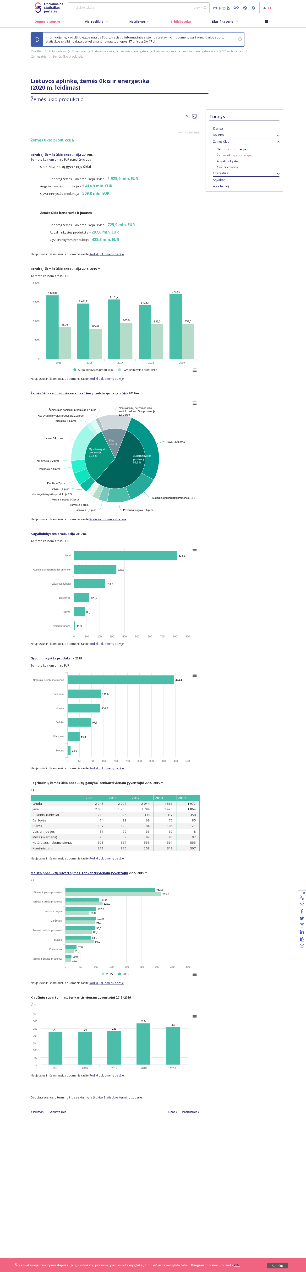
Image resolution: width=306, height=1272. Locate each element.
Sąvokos (219, 180)
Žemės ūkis (38, 56)
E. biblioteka (57, 51)
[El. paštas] (302, 905)
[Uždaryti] (299, 892)
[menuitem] (49, 22)
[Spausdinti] (196, 116)
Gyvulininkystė (227, 167)
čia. (237, 1265)
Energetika (221, 173)
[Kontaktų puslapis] (302, 898)
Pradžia (36, 51)
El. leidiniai (79, 51)
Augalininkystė (227, 161)
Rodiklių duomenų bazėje (106, 254)
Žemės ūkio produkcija (68, 56)
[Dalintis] (189, 116)
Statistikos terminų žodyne (123, 1097)
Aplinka (218, 135)
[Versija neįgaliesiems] (237, 7)
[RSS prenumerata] (245, 7)
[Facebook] (302, 912)
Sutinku (277, 1265)
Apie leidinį (221, 186)
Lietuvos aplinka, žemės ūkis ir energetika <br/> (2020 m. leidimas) (198, 51)
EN (264, 8)
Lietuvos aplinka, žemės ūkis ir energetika (120, 51)
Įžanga (218, 128)
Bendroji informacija (231, 149)
